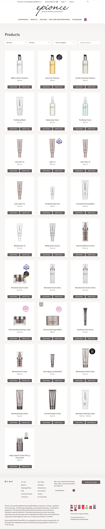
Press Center (42, 491)
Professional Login (91, 482)
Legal (81, 514)
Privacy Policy (74, 514)
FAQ (22, 491)
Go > (40, 2)
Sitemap (85, 514)
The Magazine (77, 19)
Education (41, 485)
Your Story (41, 482)
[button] (16, 43)
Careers (40, 494)
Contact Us (24, 497)
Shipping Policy (26, 488)
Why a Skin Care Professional (59, 19)
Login (63, 2)
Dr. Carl (23, 482)
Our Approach (23, 19)
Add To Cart (26, 87)
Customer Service (26, 494)
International (42, 488)
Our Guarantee (42, 497)
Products (33, 19)
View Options (91, 422)
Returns (23, 485)
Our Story (43, 19)
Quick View (13, 87)
